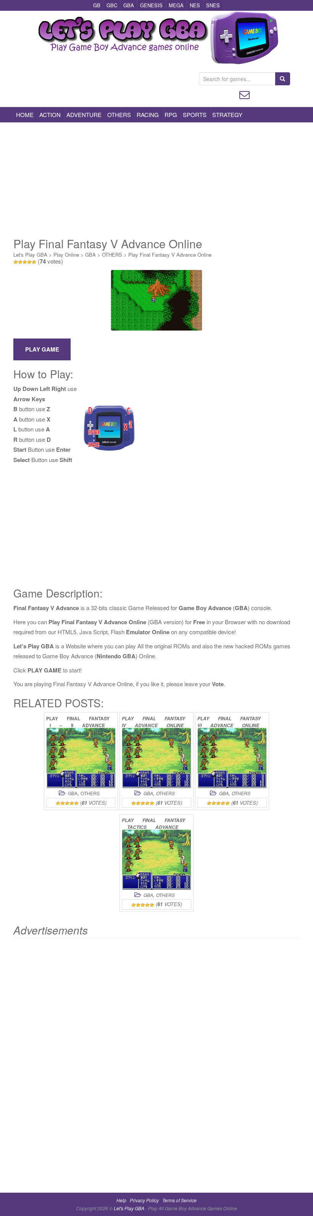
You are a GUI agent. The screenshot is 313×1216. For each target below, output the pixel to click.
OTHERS (119, 115)
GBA (128, 5)
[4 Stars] (29, 262)
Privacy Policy (144, 1200)
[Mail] (244, 93)
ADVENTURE (84, 115)
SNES (213, 5)
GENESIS (151, 5)
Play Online (66, 254)
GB (96, 5)
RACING (148, 115)
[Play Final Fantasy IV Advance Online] (156, 758)
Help (121, 1200)
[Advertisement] (156, 179)
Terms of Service (179, 1200)
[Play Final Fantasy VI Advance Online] (232, 758)
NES (195, 5)
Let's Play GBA (30, 254)
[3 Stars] (25, 262)
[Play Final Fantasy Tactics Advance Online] (156, 860)
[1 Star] (15, 262)
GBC (111, 5)
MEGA (176, 5)
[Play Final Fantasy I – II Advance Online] (81, 758)
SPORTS (195, 115)
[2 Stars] (20, 262)
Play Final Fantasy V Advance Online (169, 254)
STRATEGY (227, 115)
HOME (25, 115)
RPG (171, 115)
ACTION (50, 115)
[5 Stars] (34, 262)
